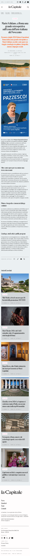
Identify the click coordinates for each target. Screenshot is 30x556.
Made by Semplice (17, 553)
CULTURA (8, 13)
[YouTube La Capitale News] (28, 2)
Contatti (3, 509)
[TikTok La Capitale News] (25, 2)
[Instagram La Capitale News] (17, 2)
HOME (3, 13)
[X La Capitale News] (22, 2)
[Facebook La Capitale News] (20, 2)
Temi (2, 506)
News (3, 501)
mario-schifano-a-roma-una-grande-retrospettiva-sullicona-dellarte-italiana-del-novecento (17, 13)
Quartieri (4, 503)
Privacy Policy (4, 543)
